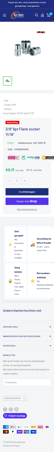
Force (10, 143)
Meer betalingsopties (27, 209)
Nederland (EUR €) (12, 398)
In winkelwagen (27, 191)
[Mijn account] (42, 15)
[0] (48, 15)
